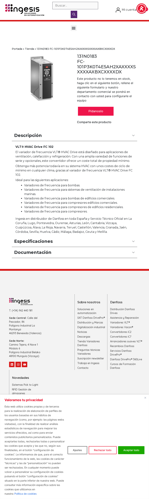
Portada (17, 48)
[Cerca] (145, 397)
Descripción (28, 135)
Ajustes (77, 450)
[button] (74, 28)
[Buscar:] (75, 5)
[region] (74, 447)
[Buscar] (74, 14)
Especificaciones (33, 241)
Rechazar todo (102, 450)
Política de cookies (25, 493)
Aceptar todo (131, 450)
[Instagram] (18, 364)
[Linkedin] (12, 364)
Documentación (32, 252)
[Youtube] (24, 364)
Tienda (29, 48)
